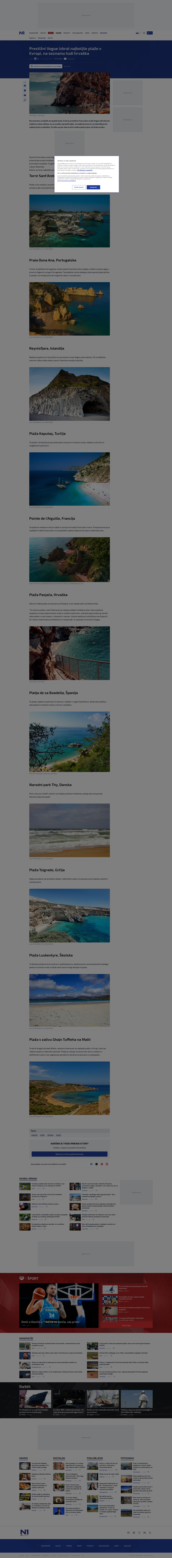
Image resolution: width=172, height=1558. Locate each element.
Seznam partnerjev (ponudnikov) (66, 181)
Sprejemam (93, 187)
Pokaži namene (78, 187)
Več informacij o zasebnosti (84, 170)
